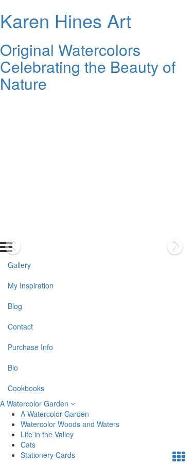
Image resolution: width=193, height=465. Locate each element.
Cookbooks (26, 230)
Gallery (19, 107)
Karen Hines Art (65, 20)
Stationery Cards (48, 455)
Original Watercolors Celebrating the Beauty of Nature (88, 66)
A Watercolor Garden (35, 403)
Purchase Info (30, 189)
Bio (13, 210)
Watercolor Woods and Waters (70, 424)
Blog (15, 148)
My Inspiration (31, 128)
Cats (28, 444)
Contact (20, 169)
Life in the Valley (47, 434)
